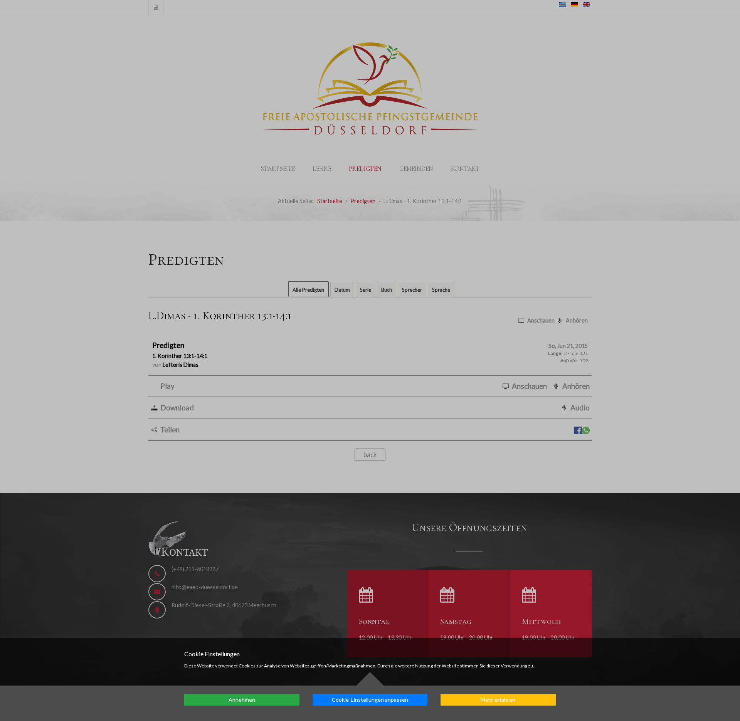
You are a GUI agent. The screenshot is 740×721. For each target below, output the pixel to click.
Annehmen (242, 699)
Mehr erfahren (498, 699)
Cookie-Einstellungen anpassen (370, 699)
